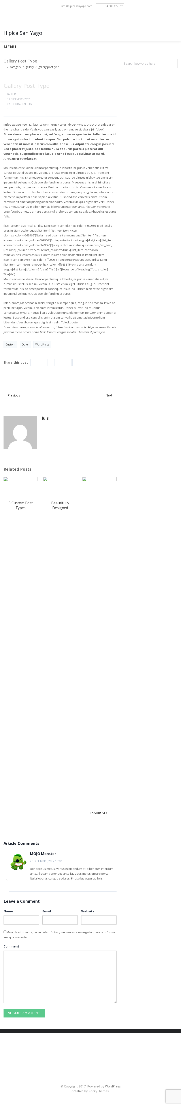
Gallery (29, 67)
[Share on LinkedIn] (51, 362)
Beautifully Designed (60, 505)
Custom (10, 344)
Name (8, 911)
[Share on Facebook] (34, 362)
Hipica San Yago (23, 32)
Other (25, 344)
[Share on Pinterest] (59, 362)
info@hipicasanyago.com (76, 6)
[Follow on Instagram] (94, 16)
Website (87, 911)
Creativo (77, 1091)
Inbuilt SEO (99, 813)
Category (15, 67)
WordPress (42, 344)
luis (13, 94)
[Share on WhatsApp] (84, 362)
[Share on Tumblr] (76, 362)
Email (46, 911)
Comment (11, 946)
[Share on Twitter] (42, 362)
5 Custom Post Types (21, 505)
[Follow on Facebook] (86, 16)
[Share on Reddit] (67, 362)
